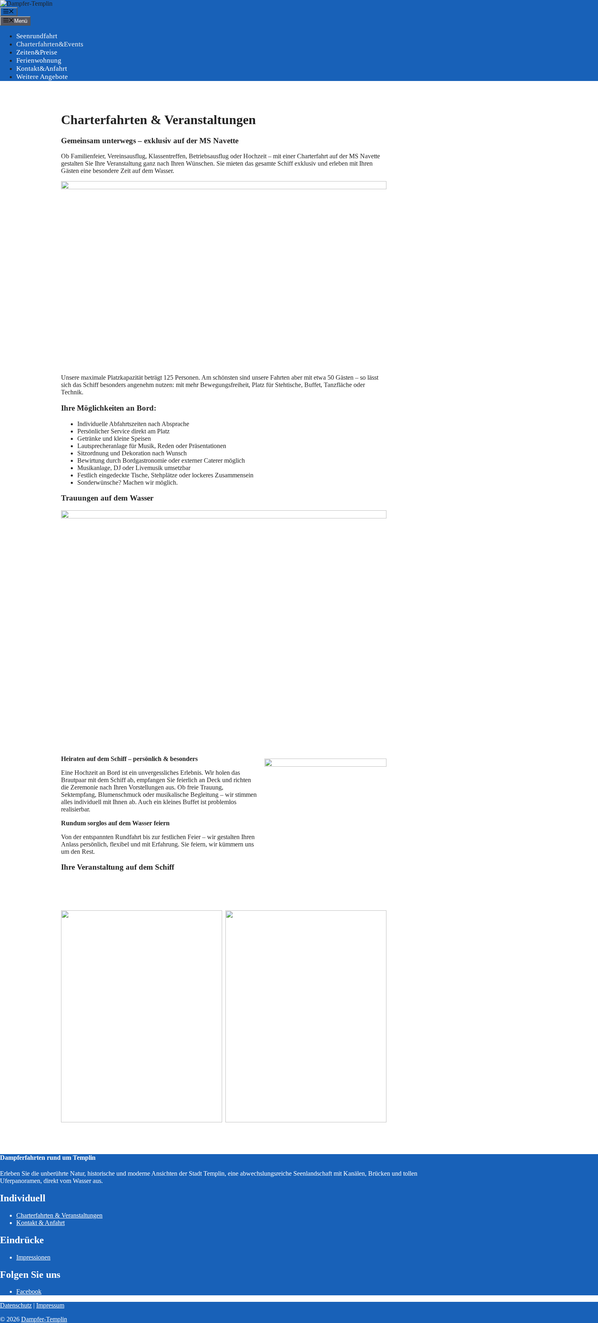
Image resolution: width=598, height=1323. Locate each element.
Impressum (50, 1305)
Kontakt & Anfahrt (40, 1222)
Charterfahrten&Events (49, 44)
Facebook (28, 1291)
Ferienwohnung (38, 60)
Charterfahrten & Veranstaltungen (59, 1215)
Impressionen (33, 1257)
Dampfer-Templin (44, 1319)
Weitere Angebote (42, 77)
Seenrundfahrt (36, 36)
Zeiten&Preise (36, 52)
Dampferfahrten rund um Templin (48, 1157)
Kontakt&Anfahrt (41, 68)
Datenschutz (16, 1305)
